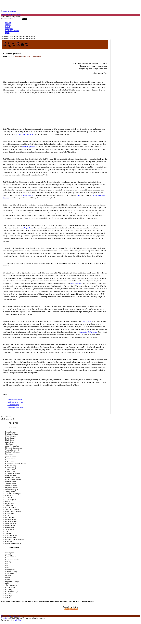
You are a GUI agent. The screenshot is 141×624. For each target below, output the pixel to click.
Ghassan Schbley (11, 521)
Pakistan (8, 576)
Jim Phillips (9, 505)
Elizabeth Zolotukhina (13, 543)
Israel (7, 568)
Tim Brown (9, 444)
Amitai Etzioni (10, 470)
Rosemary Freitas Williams (14, 539)
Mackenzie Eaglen (11, 490)
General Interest (10, 556)
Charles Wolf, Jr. (11, 541)
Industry (8, 562)
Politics (7, 578)
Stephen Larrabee (11, 488)
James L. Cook (10, 456)
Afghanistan (9, 552)
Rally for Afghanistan (12, 53)
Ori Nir (7, 501)
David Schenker (11, 519)
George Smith (10, 527)
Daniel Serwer (10, 525)
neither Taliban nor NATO (25, 134)
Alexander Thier (11, 535)
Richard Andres (10, 432)
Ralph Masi (9, 496)
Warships (8, 596)
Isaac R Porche (10, 507)
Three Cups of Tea (26, 228)
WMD (7, 27)
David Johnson (10, 482)
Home (3, 15)
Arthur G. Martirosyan (13, 494)
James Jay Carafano (12, 446)
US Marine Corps (11, 592)
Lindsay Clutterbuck (12, 452)
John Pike (18, 620)
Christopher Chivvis (12, 450)
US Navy (8, 594)
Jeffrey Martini (10, 492)
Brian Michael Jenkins (13, 480)
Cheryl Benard (10, 436)
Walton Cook (10, 458)
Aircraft (8, 554)
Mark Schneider (10, 523)
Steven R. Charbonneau (13, 448)
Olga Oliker (9, 503)
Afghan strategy (13, 405)
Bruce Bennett (10, 438)
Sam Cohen (9, 454)
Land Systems (10, 570)
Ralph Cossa (9, 462)
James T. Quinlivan (12, 509)
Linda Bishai (9, 440)
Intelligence (9, 29)
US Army (8, 590)
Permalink (37, 56)
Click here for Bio (8, 419)
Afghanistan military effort (16, 407)
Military (8, 25)
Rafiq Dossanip (10, 466)
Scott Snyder (9, 529)
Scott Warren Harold (12, 478)
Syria (7, 584)
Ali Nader (8, 498)
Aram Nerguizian (11, 500)
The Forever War (11, 586)
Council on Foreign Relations (15, 464)
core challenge (75, 283)
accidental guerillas (28, 147)
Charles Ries (9, 513)
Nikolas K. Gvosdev (12, 474)
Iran (6, 564)
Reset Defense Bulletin (13, 511)
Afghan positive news (15, 402)
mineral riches (27, 195)
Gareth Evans (10, 472)
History (7, 558)
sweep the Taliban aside (88, 332)
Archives (13, 423)
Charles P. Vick (10, 537)
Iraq (6, 566)
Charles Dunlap (10, 468)
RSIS (7, 515)
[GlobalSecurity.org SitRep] (16, 48)
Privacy (19, 616)
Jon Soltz (8, 531)
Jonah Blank (9, 442)
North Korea (9, 574)
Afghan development (14, 399)
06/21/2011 (27, 56)
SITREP (9, 15)
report (78, 195)
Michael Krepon (11, 486)
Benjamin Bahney (11, 434)
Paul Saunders (10, 517)
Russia (7, 580)
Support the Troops (12, 582)
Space (7, 33)
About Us (4, 616)
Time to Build (86, 321)
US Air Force (10, 588)
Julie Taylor (9, 533)
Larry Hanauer (10, 476)
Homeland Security (12, 31)
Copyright (4, 618)
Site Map (12, 616)
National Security (11, 572)
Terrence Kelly (10, 484)
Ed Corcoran (17, 15)
